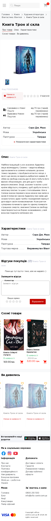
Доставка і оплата (34, 463)
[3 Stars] (13, 301)
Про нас (5, 463)
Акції (3, 498)
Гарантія (30, 466)
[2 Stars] (10, 301)
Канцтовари (7, 501)
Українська (39, 132)
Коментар (9, 280)
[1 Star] (7, 301)
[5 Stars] (20, 301)
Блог (3, 496)
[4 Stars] (16, 301)
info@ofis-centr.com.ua (36, 496)
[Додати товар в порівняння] (22, 326)
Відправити (38, 301)
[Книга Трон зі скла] (13, 396)
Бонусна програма (10, 477)
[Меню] (4, 5)
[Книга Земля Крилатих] (37, 333)
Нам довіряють (8, 474)
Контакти (5, 466)
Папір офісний (8, 504)
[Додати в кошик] (21, 362)
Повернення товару (35, 469)
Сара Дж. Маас (37, 128)
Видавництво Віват (38, 249)
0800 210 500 (32, 493)
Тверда (41, 137)
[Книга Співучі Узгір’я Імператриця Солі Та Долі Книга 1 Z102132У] (13, 334)
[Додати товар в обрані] (22, 321)
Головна (5, 493)
